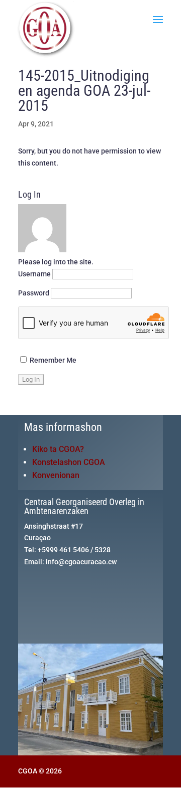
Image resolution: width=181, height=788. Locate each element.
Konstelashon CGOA (68, 462)
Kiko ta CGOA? (58, 449)
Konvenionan (55, 475)
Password (33, 293)
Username (34, 274)
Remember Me (52, 360)
